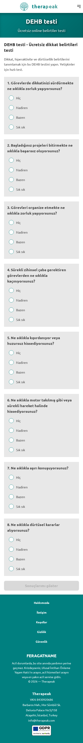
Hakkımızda (41, 602)
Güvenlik (41, 641)
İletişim (42, 612)
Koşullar (41, 622)
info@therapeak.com (41, 720)
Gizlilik (41, 632)
